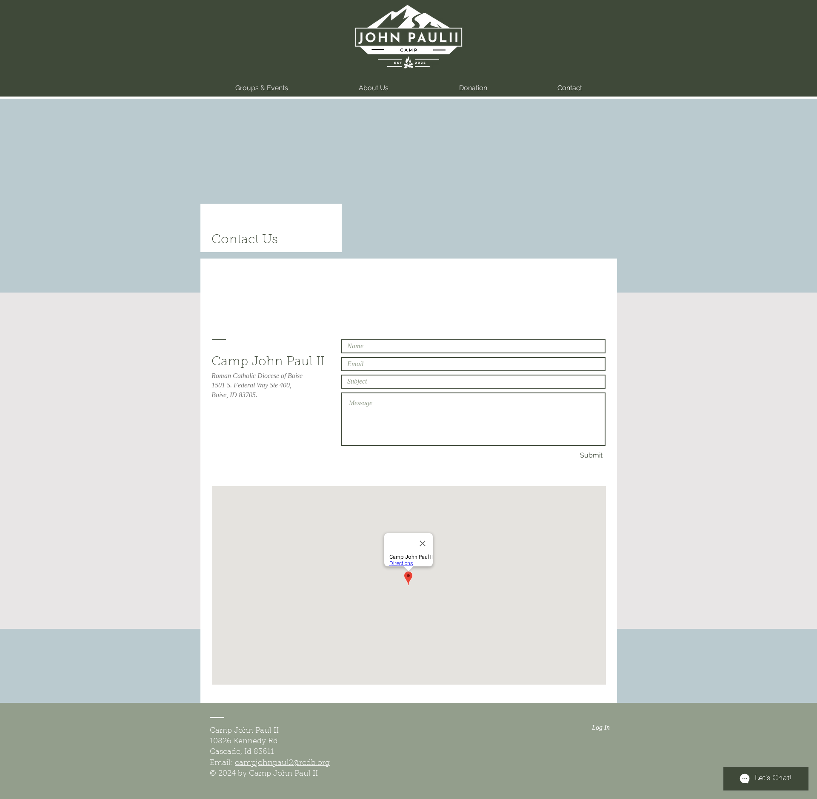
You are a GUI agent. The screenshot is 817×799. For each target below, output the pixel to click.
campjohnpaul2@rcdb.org (282, 763)
